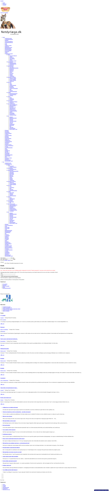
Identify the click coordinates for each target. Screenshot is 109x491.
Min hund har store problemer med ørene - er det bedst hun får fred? (16, 443)
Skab (10, 89)
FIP (10, 202)
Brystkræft (11, 86)
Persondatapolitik (6, 487)
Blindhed (6, 40)
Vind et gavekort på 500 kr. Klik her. (101, 490)
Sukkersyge (12, 81)
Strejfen (11, 59)
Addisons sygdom (8, 45)
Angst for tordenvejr (13, 55)
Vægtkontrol (12, 76)
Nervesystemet (10, 100)
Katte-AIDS (12, 174)
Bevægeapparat (10, 61)
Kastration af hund (13, 60)
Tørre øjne (11, 127)
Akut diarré (12, 66)
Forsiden (5, 260)
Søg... (1, 259)
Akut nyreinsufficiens (9, 41)
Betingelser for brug (6, 489)
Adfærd (8, 54)
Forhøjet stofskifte (13, 80)
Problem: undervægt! (7, 465)
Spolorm (11, 74)
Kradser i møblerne (13, 167)
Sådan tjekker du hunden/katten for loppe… (9, 387)
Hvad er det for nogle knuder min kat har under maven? (14, 438)
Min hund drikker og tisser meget (9, 420)
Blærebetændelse (8, 48)
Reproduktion (2, 341)
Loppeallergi (12, 187)
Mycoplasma (12, 112)
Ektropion (11, 119)
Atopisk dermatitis (13, 85)
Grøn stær (11, 122)
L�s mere (2, 323)
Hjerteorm (4, 285)
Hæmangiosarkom (8, 49)
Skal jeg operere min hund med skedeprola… (9, 338)
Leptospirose (2, 378)
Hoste (6, 44)
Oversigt (4, 485)
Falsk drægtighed (13, 107)
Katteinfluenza (12, 198)
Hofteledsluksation (13, 63)
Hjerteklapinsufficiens (9, 42)
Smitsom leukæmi (13, 195)
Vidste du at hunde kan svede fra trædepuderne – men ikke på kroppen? (17, 411)
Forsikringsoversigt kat (7, 434)
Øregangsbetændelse (13, 91)
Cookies (4, 486)
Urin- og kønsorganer (11, 103)
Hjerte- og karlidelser (4, 329)
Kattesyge (11, 175)
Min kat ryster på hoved (7, 416)
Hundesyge (7, 46)
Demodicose (12, 87)
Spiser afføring (12, 58)
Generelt (2, 317)
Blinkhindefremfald (8, 47)
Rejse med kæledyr (6, 425)
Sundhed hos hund (8, 38)
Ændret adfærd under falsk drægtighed (10, 456)
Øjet (8, 212)
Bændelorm (12, 173)
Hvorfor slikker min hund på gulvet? (10, 460)
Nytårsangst (12, 57)
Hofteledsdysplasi (13, 62)
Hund (4, 37)
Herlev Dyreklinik (6, 286)
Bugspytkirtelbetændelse (14, 67)
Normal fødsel (12, 113)
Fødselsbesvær (12, 108)
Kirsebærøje (12, 125)
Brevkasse (4, 3)
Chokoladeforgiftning (9, 39)
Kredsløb (9, 92)
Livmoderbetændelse (13, 110)
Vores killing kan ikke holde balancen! (10, 469)
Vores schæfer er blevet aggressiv (9, 429)
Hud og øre (9, 82)
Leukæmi (11, 95)
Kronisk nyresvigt (13, 109)
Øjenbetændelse (12, 128)
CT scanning (2, 315)
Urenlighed (12, 166)
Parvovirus (11, 73)
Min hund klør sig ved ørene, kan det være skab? (12, 452)
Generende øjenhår (13, 121)
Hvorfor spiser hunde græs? (5, 397)
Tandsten (11, 75)
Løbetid (11, 56)
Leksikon (4, 4)
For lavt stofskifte (8, 50)
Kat (3, 161)
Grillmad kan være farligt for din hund (10, 407)
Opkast (11, 72)
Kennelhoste (12, 99)
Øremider (2, 358)
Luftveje (8, 96)
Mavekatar (11, 71)
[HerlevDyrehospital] (6, 301)
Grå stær (11, 123)
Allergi (6, 52)
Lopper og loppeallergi (14, 88)
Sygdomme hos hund (9, 53)
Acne (6, 43)
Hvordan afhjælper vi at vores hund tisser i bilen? (11, 308)
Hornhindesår (12, 124)
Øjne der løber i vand (13, 129)
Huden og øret (3, 360)
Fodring (1, 399)
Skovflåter (11, 189)
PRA (10, 126)
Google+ (2, 0)
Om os (4, 484)
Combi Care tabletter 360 (7, 307)
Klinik (4, 2)
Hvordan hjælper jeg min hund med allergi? (11, 447)
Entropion (11, 120)
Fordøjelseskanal (10, 65)
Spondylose (12, 64)
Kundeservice (5, 488)
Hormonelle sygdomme (11, 77)
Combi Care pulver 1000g (7, 309)
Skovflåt (11, 90)
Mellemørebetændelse (7, 288)
